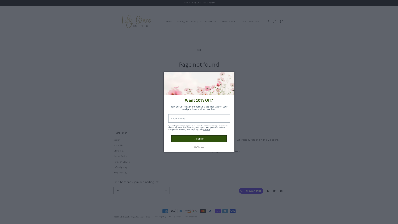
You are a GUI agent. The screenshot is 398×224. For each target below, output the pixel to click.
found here (206, 130)
